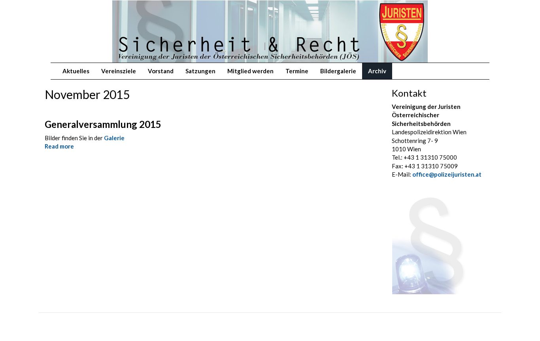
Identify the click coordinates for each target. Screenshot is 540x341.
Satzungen (200, 70)
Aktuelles (75, 70)
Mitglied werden (250, 70)
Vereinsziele (118, 70)
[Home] (54, 12)
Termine (296, 70)
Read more (59, 146)
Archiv (377, 70)
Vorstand (161, 70)
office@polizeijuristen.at (446, 174)
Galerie (114, 137)
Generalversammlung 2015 (103, 124)
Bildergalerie (338, 70)
